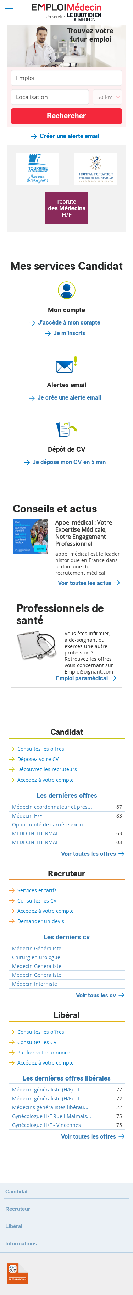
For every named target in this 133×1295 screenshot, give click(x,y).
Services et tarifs (37, 890)
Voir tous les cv (96, 995)
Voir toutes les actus (84, 583)
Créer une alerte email (69, 136)
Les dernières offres (66, 795)
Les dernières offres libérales (66, 1078)
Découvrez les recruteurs (47, 769)
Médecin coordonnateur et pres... (52, 807)
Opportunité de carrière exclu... (49, 824)
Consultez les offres (40, 748)
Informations (21, 1243)
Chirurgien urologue (36, 957)
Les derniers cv (66, 937)
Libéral (66, 1015)
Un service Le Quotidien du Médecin (73, 17)
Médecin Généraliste (36, 948)
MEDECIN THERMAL (35, 833)
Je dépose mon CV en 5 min (69, 462)
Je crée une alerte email (69, 397)
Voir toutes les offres (88, 854)
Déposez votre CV (38, 759)
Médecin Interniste (34, 984)
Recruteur (66, 873)
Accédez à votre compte (45, 780)
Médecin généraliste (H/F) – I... (48, 1090)
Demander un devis (40, 921)
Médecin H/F (27, 816)
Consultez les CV (36, 900)
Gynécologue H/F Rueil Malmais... (51, 1116)
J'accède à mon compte (69, 322)
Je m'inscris (69, 333)
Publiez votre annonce (43, 1052)
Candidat (66, 732)
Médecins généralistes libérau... (50, 1107)
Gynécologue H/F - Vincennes (46, 1125)
